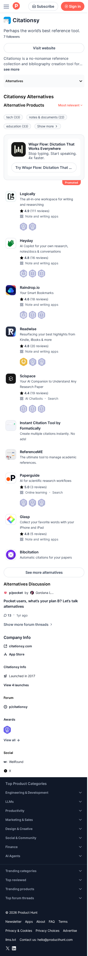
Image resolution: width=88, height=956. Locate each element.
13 (9, 615)
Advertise (70, 930)
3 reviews (38, 487)
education (17, 126)
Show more (45, 126)
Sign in (75, 6)
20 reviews (39, 346)
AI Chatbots (34, 398)
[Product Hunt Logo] (16, 6)
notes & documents (46, 117)
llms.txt (10, 940)
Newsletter (13, 921)
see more (11, 69)
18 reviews (39, 299)
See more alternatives (44, 572)
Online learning (36, 492)
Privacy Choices (47, 930)
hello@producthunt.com (55, 940)
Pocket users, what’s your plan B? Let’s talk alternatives (41, 604)
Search (53, 398)
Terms (62, 921)
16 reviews (39, 258)
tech (13, 117)
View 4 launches (16, 685)
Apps (29, 921)
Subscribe (45, 6)
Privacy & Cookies (18, 930)
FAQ (52, 921)
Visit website (44, 48)
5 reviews (38, 534)
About (40, 921)
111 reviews (39, 211)
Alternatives (14, 81)
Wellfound (16, 762)
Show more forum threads (26, 624)
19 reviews (39, 393)
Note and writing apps (41, 216)
